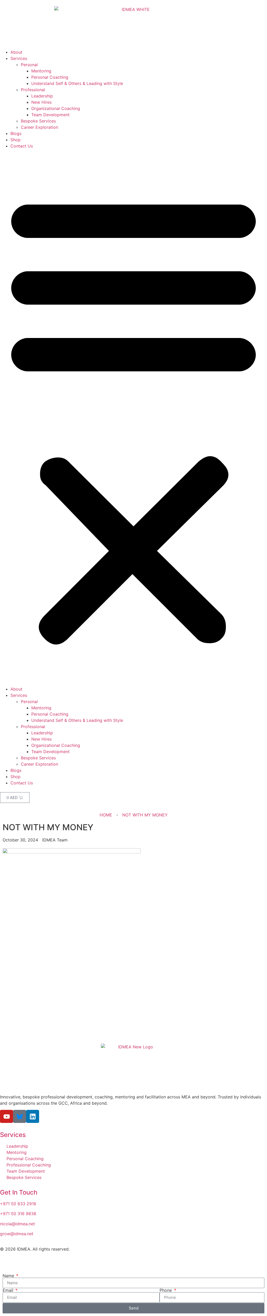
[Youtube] (6, 1116)
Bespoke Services (38, 121)
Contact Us (21, 146)
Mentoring (41, 70)
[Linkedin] (32, 1116)
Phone (166, 1290)
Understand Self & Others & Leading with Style (77, 83)
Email (9, 1290)
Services (18, 58)
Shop (15, 139)
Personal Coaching (49, 77)
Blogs (15, 133)
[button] (133, 417)
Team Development (50, 114)
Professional (33, 89)
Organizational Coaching (55, 108)
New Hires (41, 102)
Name (9, 1276)
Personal (29, 64)
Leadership (42, 96)
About (16, 52)
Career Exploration (39, 127)
